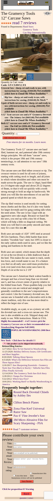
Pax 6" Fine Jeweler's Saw (29, 415)
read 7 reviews (23, 22)
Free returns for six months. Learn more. (26, 142)
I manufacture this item (38, 474)
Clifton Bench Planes (26, 402)
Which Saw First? (21, 379)
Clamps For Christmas (23, 376)
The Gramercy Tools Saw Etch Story (30, 373)
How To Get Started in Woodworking (29, 349)
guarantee (23, 498)
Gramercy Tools (30, 29)
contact (30, 498)
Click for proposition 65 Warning (18, 489)
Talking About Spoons (23, 357)
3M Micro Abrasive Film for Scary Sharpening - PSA (31, 421)
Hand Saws (28, 26)
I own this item (21, 476)
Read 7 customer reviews (25, 429)
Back (26, 493)
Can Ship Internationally (34, 32)
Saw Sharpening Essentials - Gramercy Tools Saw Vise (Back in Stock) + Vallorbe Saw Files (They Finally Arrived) (26, 368)
